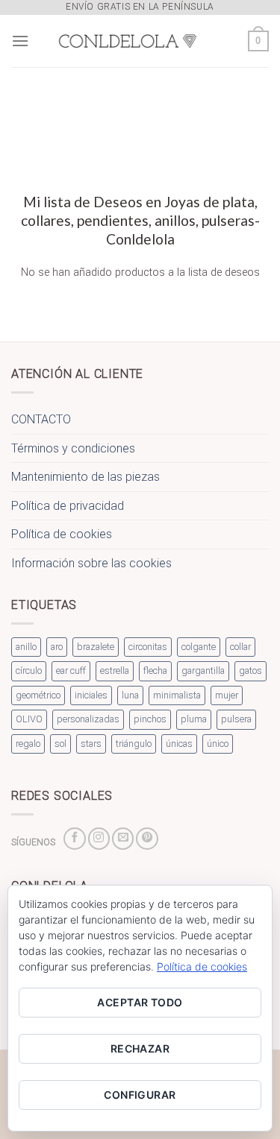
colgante (198, 646)
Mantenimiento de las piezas (85, 477)
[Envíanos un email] (123, 838)
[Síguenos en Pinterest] (147, 838)
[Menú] (20, 40)
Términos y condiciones (73, 448)
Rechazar (140, 1048)
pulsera (236, 719)
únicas (179, 743)
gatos (250, 670)
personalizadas (88, 719)
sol (60, 743)
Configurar (139, 1094)
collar (240, 646)
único (217, 743)
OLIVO (29, 719)
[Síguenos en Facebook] (74, 838)
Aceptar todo (139, 1002)
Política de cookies (61, 534)
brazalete (95, 646)
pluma (194, 719)
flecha (155, 670)
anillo (26, 646)
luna (130, 695)
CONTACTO (41, 419)
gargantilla (203, 670)
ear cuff (71, 670)
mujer (226, 695)
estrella (114, 670)
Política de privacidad (67, 506)
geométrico (38, 695)
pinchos (150, 719)
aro (57, 646)
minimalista (177, 695)
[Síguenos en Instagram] (99, 838)
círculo (29, 670)
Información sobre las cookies (91, 563)
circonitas (147, 646)
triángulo (134, 743)
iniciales (91, 695)
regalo (28, 743)
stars (91, 743)
